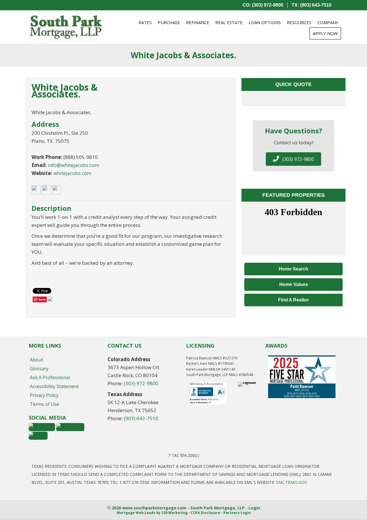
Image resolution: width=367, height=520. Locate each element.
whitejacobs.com (72, 173)
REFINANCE (197, 22)
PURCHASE (169, 22)
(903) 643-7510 (141, 418)
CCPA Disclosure (205, 512)
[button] (293, 159)
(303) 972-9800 (141, 383)
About (36, 360)
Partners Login (237, 512)
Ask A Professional (50, 377)
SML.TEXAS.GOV (291, 482)
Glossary (39, 368)
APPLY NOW (325, 33)
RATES (145, 22)
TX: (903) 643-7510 (311, 5)
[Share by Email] (50, 300)
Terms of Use (44, 404)
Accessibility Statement (54, 386)
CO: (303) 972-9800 (263, 5)
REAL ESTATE (229, 22)
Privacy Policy (44, 395)
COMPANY (327, 22)
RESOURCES (299, 22)
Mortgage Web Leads (136, 512)
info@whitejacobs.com (73, 165)
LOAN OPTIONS (265, 22)
